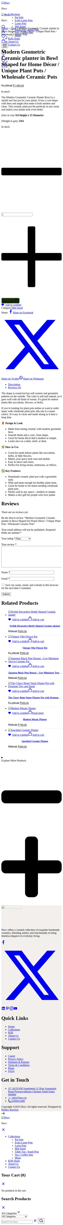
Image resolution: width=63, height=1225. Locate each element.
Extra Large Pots (24, 20)
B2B (10, 1032)
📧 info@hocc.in (17, 1097)
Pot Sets (19, 17)
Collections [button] (14, 14)
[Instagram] (11, 1009)
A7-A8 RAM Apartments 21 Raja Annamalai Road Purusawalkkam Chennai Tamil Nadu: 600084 (32, 1091)
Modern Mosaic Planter (35, 719)
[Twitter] (31, 1004)
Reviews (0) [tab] (14, 387)
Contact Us (14, 1038)
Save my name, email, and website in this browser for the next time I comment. (29, 587)
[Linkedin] (3, 1009)
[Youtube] (15, 1009)
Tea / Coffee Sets (24, 1154)
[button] (36, 619)
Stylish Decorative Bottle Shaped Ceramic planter (35, 626)
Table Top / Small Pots (27, 1151)
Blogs (11, 1068)
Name (5, 572)
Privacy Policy (16, 1059)
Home (4, 28)
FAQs (11, 1071)
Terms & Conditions (19, 1065)
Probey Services (9, 1109)
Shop (13, 28)
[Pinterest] (7, 1009)
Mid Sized (20, 26)
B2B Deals (14, 1160)
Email (5, 578)
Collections (14, 1029)
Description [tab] (14, 384)
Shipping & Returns (18, 1062)
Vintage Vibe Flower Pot (35, 648)
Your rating (8, 538)
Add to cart (8, 301)
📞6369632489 (16, 1101)
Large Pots (20, 23)
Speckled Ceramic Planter (35, 741)
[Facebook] (3, 943)
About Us (13, 1035)
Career (11, 1056)
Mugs (18, 1157)
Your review (8, 544)
